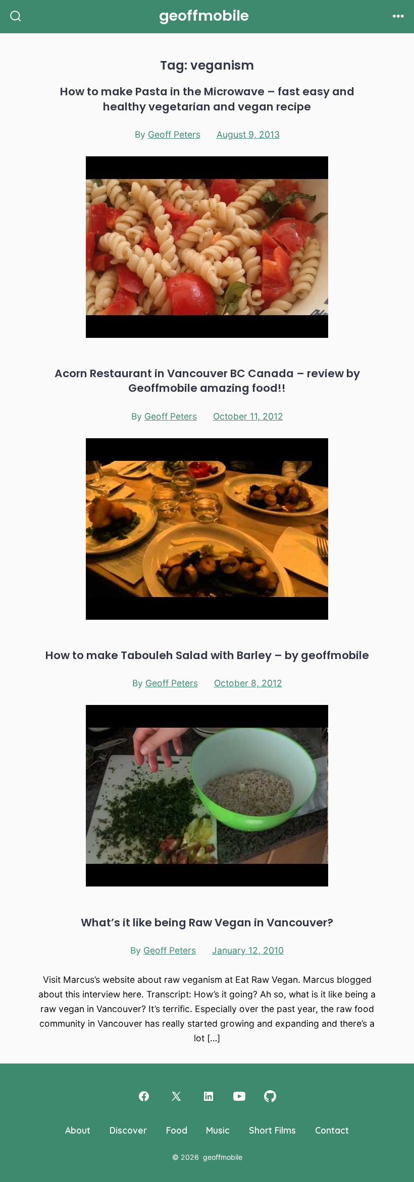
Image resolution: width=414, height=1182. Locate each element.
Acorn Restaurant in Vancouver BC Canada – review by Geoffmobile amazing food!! (207, 381)
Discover (128, 1130)
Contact (332, 1130)
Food (176, 1130)
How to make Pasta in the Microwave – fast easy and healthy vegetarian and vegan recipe (207, 99)
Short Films (272, 1130)
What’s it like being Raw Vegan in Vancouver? (207, 922)
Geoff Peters (174, 134)
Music (218, 1130)
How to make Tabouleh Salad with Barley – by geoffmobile (207, 655)
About (77, 1130)
